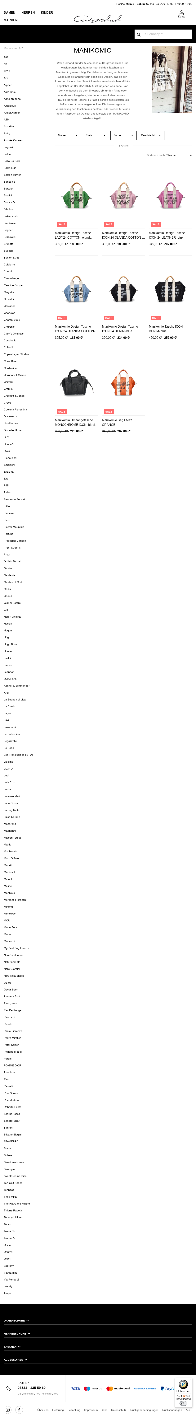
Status (7, 1148)
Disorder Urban (13, 430)
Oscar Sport (11, 989)
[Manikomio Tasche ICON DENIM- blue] (170, 289)
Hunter (8, 651)
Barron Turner (12, 174)
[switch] (183, 1403)
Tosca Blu (10, 1231)
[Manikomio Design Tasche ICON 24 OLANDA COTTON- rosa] (123, 195)
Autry (7, 133)
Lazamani (10, 727)
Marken (62, 135)
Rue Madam (11, 1100)
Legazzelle (10, 740)
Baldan (8, 154)
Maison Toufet (13, 837)
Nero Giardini (12, 968)
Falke (7, 492)
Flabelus (9, 513)
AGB (188, 1409)
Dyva (7, 450)
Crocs (7, 402)
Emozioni (9, 464)
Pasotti (8, 1024)
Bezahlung (74, 1409)
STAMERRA (11, 1141)
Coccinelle (10, 340)
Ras (6, 1079)
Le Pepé (9, 747)
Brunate (8, 243)
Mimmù (8, 906)
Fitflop (7, 506)
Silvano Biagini (12, 1134)
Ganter (8, 568)
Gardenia (9, 575)
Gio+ (7, 609)
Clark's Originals (14, 333)
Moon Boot (10, 927)
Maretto (8, 865)
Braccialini (10, 236)
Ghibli (7, 589)
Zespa (7, 1293)
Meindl (8, 879)
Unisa (7, 1245)
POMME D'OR (12, 1065)
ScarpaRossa (12, 1113)
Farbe (117, 135)
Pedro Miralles (12, 1037)
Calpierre (9, 264)
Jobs (104, 1409)
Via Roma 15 (12, 1279)
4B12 (7, 71)
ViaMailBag (10, 1272)
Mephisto (9, 892)
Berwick (8, 188)
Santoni (8, 1127)
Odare (7, 982)
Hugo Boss (10, 644)
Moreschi (9, 941)
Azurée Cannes (13, 140)
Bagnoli (8, 147)
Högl (6, 637)
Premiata (9, 1072)
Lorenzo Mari (12, 796)
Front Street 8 (12, 547)
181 (6, 57)
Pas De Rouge (12, 1010)
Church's (9, 326)
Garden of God (13, 582)
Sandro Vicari (12, 1120)
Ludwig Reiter (12, 810)
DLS (6, 437)
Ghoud (8, 595)
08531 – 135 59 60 (137, 3)
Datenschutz (118, 1409)
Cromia (8, 388)
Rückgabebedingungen (144, 1409)
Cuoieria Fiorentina (15, 409)
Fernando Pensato (15, 499)
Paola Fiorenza (13, 1030)
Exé (6, 478)
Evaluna (9, 471)
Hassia (8, 623)
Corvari (8, 381)
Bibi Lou (9, 209)
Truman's (9, 1238)
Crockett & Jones (14, 395)
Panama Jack (12, 996)
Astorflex (9, 126)
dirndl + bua (11, 423)
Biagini (8, 195)
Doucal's (9, 444)
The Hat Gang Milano (17, 1203)
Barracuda (10, 167)
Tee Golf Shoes (13, 1182)
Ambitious (10, 105)
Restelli (8, 1086)
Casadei (9, 299)
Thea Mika (10, 1196)
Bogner (8, 230)
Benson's (9, 181)
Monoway (10, 913)
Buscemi (9, 250)
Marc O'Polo (11, 858)
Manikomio (10, 851)
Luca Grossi (11, 803)
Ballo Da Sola (12, 160)
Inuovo (8, 665)
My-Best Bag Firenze (16, 948)
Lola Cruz (10, 782)
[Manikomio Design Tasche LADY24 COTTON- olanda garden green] (76, 195)
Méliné (8, 885)
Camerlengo (11, 278)
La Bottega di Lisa (15, 699)
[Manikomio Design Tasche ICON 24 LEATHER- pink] (170, 195)
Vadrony (9, 1265)
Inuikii (7, 658)
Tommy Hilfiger (13, 1217)
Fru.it (7, 554)
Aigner (8, 85)
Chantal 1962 (12, 319)
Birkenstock (11, 216)
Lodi (6, 775)
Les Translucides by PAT (18, 754)
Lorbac (8, 789)
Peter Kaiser (11, 1044)
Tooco (7, 1224)
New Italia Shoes (14, 975)
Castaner (9, 305)
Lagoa (7, 713)
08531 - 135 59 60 (32, 1388)
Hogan (8, 630)
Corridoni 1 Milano (15, 375)
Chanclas (9, 312)
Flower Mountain (14, 526)
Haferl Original (12, 616)
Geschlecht (148, 135)
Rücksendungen (172, 1409)
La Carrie (9, 706)
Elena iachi (10, 457)
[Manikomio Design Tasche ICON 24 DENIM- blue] (123, 289)
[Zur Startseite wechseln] (98, 19)
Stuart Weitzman (14, 1162)
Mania (7, 844)
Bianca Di (9, 202)
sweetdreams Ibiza (15, 1175)
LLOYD (8, 768)
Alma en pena (12, 98)
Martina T (10, 872)
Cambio (8, 271)
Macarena (10, 823)
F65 (6, 485)
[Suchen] (139, 34)
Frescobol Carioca (15, 540)
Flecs (7, 520)
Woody (8, 1286)
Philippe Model (13, 1051)
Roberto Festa (12, 1106)
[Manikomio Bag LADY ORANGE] (123, 382)
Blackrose (10, 223)
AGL (6, 78)
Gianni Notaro (12, 602)
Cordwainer (11, 368)
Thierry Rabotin (13, 1210)
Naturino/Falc (12, 961)
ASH (6, 119)
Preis (89, 135)
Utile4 (7, 1258)
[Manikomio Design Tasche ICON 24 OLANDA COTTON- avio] (76, 289)
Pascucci (9, 1017)
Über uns (42, 1409)
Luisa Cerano (12, 816)
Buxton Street (12, 257)
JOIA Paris (10, 678)
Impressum (91, 1409)
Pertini (7, 1058)
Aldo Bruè (10, 91)
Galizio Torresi (12, 561)
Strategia (9, 1169)
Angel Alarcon (12, 112)
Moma (7, 934)
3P (5, 64)
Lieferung (58, 1409)
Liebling (8, 761)
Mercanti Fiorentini (15, 899)
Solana (8, 1155)
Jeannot (9, 671)
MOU (7, 920)
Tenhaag (9, 1189)
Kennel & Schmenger (16, 685)
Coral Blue (10, 361)
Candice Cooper (14, 285)
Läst (6, 720)
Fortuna (8, 533)
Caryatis (9, 292)
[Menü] (190, 1380)
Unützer (8, 1251)
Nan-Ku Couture (14, 955)
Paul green (10, 1003)
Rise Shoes (11, 1093)
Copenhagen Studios (16, 354)
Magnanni (10, 830)
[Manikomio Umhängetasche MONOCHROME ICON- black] (76, 382)
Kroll (6, 692)
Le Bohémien (12, 734)
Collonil (8, 347)
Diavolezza (10, 416)
